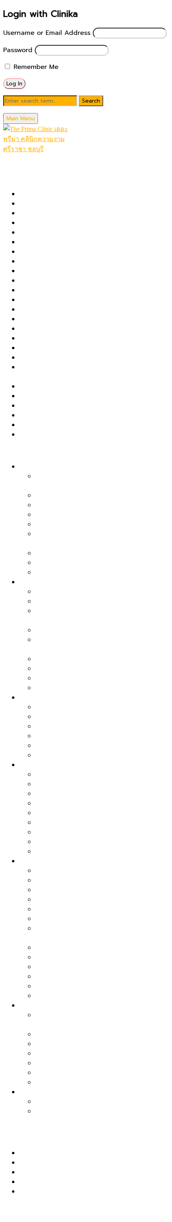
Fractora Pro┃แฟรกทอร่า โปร (77, 909)
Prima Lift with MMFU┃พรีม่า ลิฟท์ (86, 505)
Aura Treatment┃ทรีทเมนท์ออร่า (66, 223)
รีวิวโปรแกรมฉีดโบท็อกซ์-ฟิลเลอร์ (64, 1182)
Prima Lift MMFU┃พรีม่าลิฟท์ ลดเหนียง (91, 1073)
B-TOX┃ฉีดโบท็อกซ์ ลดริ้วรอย (77, 871)
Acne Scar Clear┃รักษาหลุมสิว (64, 203)
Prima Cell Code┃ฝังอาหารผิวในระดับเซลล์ (96, 659)
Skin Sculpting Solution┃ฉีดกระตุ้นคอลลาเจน (85, 415)
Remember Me (34, 67)
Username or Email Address (46, 33)
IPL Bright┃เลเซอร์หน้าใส (70, 832)
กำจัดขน (31, 1092)
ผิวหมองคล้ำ (36, 765)
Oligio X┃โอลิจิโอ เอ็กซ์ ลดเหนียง (83, 1063)
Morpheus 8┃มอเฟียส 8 (54, 319)
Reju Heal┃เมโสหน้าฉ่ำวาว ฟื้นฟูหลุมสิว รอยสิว (85, 396)
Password (17, 50)
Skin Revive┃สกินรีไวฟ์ (51, 406)
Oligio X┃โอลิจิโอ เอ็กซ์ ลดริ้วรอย (83, 899)
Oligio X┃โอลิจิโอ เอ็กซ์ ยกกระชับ (82, 515)
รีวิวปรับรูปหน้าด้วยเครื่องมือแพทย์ (66, 1172)
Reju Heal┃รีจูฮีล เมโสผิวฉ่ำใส (77, 822)
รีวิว (8, 1137)
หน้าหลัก (15, 159)
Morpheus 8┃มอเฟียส (67, 890)
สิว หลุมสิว (34, 582)
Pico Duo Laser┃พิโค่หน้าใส (75, 794)
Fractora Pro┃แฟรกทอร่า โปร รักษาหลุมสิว (80, 271)
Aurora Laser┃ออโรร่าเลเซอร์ (60, 232)
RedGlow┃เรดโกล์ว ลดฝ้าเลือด (79, 717)
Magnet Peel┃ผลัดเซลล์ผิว (58, 309)
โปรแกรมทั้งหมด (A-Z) (35, 178)
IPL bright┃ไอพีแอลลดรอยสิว (77, 746)
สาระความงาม (22, 1127)
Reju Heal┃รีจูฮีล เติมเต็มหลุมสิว (80, 678)
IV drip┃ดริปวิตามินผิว (51, 300)
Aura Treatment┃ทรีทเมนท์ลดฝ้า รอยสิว (93, 755)
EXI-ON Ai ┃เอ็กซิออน (51, 252)
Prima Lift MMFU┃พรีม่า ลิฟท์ (62, 357)
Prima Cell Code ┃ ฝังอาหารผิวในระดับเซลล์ (82, 338)
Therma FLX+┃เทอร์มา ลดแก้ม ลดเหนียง (94, 1034)
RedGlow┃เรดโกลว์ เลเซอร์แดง (63, 386)
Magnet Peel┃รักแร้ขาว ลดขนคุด (83, 1111)
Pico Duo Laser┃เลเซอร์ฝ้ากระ (78, 707)
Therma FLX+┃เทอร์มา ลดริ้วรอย (82, 880)
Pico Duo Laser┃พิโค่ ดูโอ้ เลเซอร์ (67, 329)
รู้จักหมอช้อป (20, 1207)
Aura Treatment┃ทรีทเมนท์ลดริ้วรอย (88, 986)
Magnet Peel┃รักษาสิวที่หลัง (76, 669)
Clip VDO (33, 1191)
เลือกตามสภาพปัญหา (33, 450)
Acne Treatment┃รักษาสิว (58, 213)
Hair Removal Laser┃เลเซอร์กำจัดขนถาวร (79, 280)
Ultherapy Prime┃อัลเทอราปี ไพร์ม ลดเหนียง (99, 1053)
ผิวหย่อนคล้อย (39, 466)
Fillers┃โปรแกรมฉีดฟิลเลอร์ (57, 261)
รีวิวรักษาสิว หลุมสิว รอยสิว (57, 1153)
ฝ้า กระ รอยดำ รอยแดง (52, 697)
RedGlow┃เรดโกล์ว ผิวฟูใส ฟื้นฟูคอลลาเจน (95, 774)
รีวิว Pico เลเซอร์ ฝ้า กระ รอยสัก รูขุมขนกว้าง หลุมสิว (94, 1162)
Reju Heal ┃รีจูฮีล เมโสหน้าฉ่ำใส (80, 996)
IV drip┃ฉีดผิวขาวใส (64, 851)
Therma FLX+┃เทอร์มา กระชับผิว (65, 425)
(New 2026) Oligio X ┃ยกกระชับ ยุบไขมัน (80, 194)
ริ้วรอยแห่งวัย (38, 861)
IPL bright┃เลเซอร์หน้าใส (54, 290)
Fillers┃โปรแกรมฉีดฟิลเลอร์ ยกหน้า (84, 563)
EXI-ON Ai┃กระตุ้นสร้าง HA (74, 976)
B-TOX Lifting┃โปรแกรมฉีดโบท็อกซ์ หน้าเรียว (100, 572)
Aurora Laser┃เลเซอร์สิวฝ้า (74, 726)
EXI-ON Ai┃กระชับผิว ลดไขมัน (77, 1082)
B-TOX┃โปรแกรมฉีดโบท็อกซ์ (59, 242)
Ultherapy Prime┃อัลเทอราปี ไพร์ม (68, 434)
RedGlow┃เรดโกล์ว (62, 919)
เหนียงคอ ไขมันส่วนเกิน (51, 1005)
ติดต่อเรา (16, 1217)
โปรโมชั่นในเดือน (25, 168)
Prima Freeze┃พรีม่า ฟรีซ (56, 348)
